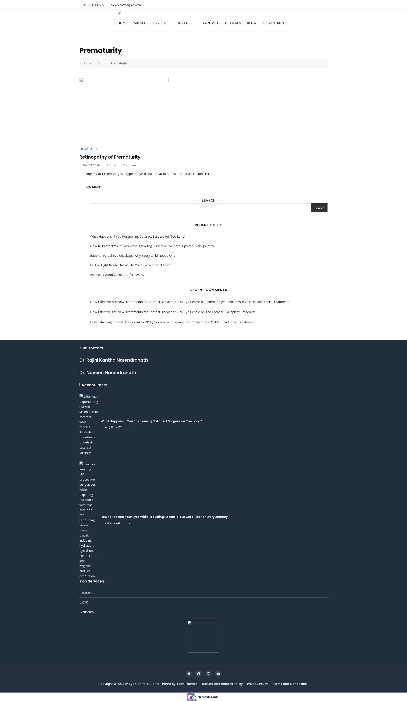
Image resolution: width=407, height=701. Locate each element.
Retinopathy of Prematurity (110, 157)
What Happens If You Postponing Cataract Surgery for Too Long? (138, 236)
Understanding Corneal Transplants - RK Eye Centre (128, 322)
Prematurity (88, 149)
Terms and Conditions (289, 684)
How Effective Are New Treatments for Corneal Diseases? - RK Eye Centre (145, 302)
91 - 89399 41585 (93, 5)
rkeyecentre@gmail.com (126, 5)
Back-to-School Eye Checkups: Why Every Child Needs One (132, 255)
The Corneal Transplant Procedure (230, 312)
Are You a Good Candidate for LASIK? (117, 274)
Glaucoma (86, 612)
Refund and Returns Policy (222, 684)
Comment (130, 165)
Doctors (184, 23)
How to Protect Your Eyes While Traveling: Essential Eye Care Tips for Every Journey (152, 246)
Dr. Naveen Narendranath (107, 372)
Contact (211, 23)
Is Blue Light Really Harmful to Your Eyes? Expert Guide (130, 265)
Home (122, 23)
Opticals (233, 23)
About (140, 23)
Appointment (274, 23)
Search (209, 200)
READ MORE (92, 187)
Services (159, 23)
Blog (251, 23)
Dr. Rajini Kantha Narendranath (113, 360)
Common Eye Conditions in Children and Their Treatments (247, 302)
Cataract (85, 593)
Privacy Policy (257, 684)
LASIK (83, 602)
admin (111, 165)
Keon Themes (186, 684)
